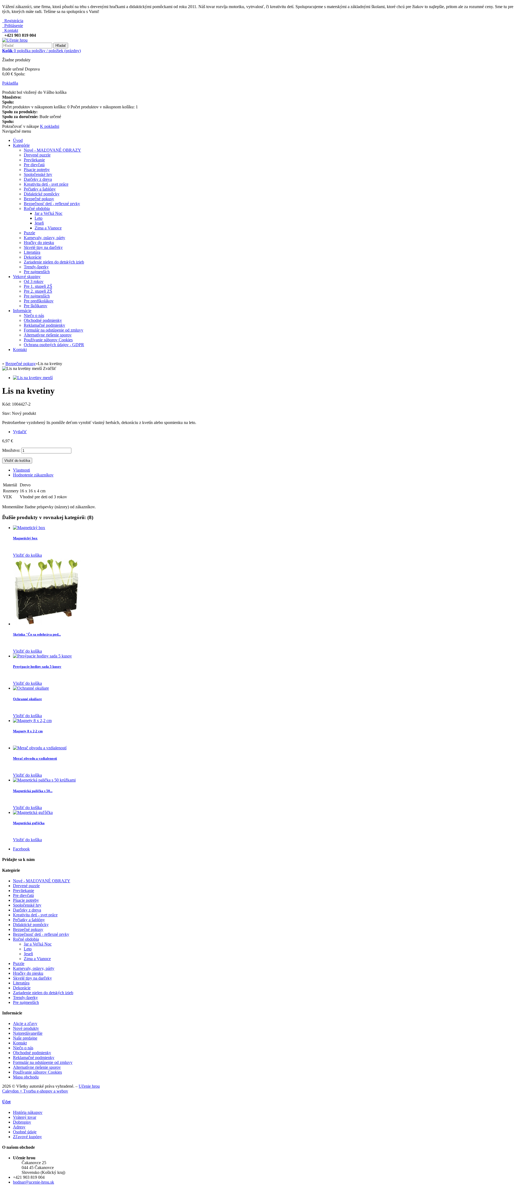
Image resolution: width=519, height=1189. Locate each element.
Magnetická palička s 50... (32, 791)
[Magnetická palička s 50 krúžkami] (44, 780)
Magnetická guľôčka (29, 823)
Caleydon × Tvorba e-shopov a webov (35, 1091)
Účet (6, 1102)
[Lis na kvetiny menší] (33, 377)
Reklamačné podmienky (44, 325)
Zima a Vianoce (48, 228)
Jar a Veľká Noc (48, 213)
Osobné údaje (24, 1132)
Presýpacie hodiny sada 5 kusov (37, 666)
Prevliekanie (34, 160)
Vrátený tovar (24, 1117)
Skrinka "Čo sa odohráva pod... (37, 634)
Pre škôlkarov (35, 305)
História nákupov (27, 1112)
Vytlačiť (20, 431)
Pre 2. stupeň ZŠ (38, 291)
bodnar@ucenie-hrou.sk (33, 1182)
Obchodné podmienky (43, 320)
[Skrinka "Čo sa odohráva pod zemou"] (47, 624)
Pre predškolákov (39, 301)
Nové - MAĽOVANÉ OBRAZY (52, 150)
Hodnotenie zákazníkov (33, 475)
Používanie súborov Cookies (48, 340)
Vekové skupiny (27, 276)
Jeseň (39, 223)
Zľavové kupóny (27, 1136)
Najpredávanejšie (27, 1033)
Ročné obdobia (37, 208)
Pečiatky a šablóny (40, 189)
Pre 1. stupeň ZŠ (38, 286)
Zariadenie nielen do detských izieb (54, 262)
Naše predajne (25, 1038)
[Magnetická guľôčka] (33, 812)
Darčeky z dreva (38, 179)
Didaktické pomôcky (41, 194)
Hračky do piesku (39, 242)
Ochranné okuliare (27, 699)
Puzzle (29, 233)
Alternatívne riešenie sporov (48, 335)
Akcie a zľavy (25, 1023)
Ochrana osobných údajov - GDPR (54, 344)
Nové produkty (26, 1028)
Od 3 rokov (34, 281)
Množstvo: (11, 450)
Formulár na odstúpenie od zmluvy (53, 330)
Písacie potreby (37, 169)
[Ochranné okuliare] (31, 688)
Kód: (7, 404)
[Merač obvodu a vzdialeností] (39, 748)
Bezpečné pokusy (39, 198)
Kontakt (10, 30)
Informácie (22, 310)
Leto (38, 218)
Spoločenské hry (38, 174)
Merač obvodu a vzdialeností (35, 758)
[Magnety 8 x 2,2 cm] (32, 720)
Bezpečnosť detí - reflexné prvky (52, 203)
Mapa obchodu (26, 1077)
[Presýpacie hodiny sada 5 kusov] (42, 656)
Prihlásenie (12, 25)
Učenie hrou (89, 1086)
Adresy (19, 1127)
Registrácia (12, 20)
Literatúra (32, 252)
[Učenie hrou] (15, 40)
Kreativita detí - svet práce (46, 184)
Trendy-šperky (36, 267)
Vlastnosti (21, 470)
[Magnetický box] (29, 527)
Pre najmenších (37, 271)
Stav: (7, 413)
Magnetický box (25, 538)
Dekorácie (32, 257)
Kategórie (21, 145)
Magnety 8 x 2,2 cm (28, 731)
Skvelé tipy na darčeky (43, 247)
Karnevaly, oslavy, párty (44, 237)
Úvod (18, 140)
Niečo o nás (34, 315)
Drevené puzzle (37, 155)
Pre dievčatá (34, 164)
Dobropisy (22, 1122)
